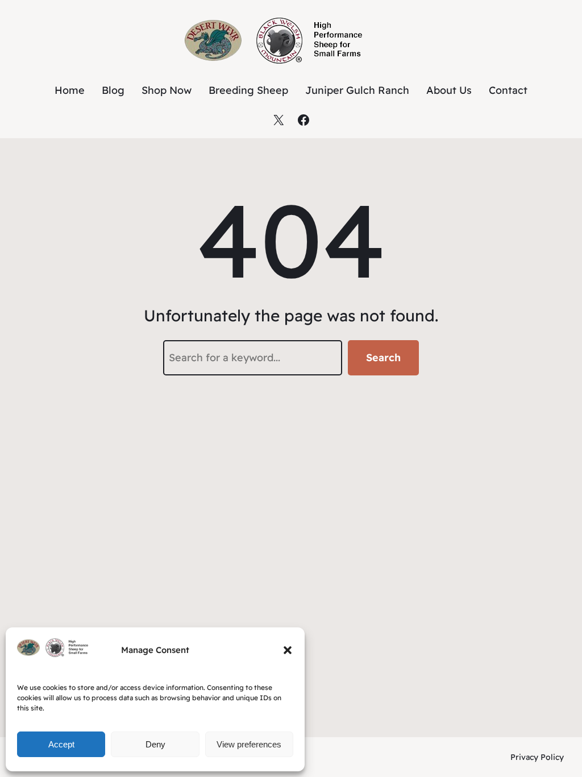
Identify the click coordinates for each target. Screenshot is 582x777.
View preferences (249, 744)
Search (383, 357)
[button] (287, 650)
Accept (61, 744)
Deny (155, 744)
